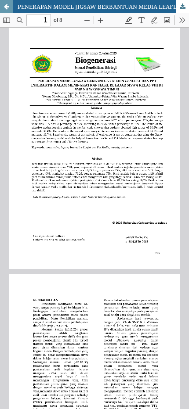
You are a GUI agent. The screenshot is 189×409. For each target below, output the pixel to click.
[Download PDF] (182, 6)
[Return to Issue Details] (6, 6)
